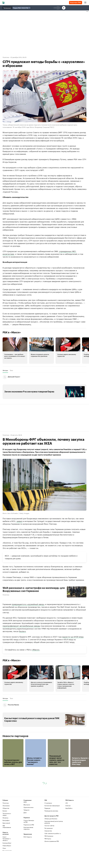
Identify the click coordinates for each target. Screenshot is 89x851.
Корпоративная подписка (28, 828)
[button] (15, 350)
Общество (6, 808)
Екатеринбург (7, 843)
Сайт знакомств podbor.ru (52, 833)
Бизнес (5, 811)
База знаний (6, 823)
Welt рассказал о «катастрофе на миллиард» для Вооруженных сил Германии (34, 589)
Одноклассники (28, 807)
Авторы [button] (5, 370)
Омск (4, 848)
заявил (19, 521)
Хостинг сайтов (49, 825)
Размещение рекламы (51, 811)
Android (67, 805)
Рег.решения (48, 828)
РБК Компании (48, 836)
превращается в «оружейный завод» (28, 604)
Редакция (47, 808)
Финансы (5, 818)
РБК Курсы (47, 838)
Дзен (25, 812)
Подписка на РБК (29, 825)
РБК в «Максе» (12, 332)
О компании (48, 803)
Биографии (6, 820)
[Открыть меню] (85, 2)
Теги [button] (11, 370)
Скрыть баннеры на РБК (29, 821)
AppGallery (68, 808)
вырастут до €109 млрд (72, 636)
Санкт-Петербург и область (7, 838)
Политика (6, 57)
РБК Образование (7, 826)
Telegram (26, 810)
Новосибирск (7, 845)
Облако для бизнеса (50, 819)
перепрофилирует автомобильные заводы (21, 625)
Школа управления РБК (51, 841)
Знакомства (48, 831)
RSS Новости (28, 837)
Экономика (6, 805)
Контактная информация (52, 805)
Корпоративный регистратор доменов (53, 822)
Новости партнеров (15, 736)
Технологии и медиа (7, 814)
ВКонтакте (27, 805)
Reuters (22, 631)
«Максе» (36, 649)
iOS (66, 803)
